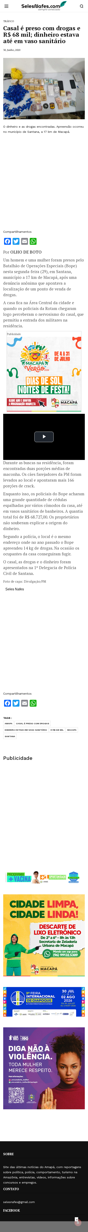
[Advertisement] (44, 182)
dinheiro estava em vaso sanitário (26, 730)
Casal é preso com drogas (32, 723)
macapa (71, 730)
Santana (10, 736)
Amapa (8, 723)
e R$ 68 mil (57, 730)
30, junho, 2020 (11, 49)
